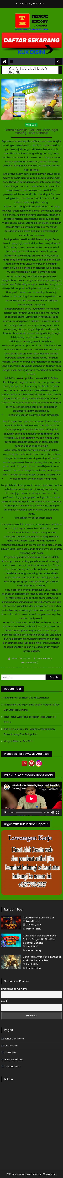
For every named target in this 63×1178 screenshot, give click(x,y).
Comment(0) (31, 662)
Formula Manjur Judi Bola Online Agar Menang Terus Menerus (31, 131)
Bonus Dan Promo (15, 1038)
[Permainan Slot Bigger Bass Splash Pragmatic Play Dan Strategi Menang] (11, 940)
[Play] (5, 812)
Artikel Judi (31, 124)
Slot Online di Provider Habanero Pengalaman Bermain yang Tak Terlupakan (29, 731)
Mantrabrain (49, 1174)
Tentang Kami (13, 1066)
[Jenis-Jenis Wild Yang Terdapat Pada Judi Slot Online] (11, 962)
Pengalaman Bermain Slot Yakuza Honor (26, 697)
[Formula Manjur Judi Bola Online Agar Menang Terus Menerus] (31, 99)
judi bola (18, 267)
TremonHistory (44, 658)
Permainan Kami (14, 1059)
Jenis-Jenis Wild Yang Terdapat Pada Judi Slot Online (30, 719)
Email (4, 1001)
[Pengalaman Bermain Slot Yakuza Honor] (11, 922)
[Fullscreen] (57, 812)
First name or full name (14, 988)
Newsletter (10, 1052)
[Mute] (52, 812)
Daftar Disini (11, 1045)
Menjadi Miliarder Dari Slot (18, 741)
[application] (31, 799)
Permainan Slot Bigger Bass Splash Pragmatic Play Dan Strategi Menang (32, 707)
